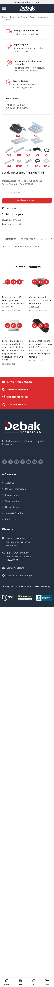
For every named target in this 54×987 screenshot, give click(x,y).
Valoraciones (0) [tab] (28, 238)
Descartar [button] (35, 2)
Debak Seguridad (25, 586)
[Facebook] (4, 461)
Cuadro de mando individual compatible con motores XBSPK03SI (40, 302)
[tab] (10, 239)
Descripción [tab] (10, 238)
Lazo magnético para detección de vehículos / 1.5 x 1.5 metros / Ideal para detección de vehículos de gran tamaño (40, 348)
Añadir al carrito (28, 200)
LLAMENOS (12, 560)
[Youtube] (34, 461)
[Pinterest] (22, 461)
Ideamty (46, 586)
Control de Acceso (18, 17)
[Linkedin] (28, 461)
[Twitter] (10, 461)
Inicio (4, 17)
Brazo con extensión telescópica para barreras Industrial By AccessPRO (13, 302)
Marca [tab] (43, 238)
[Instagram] (16, 461)
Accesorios (7, 19)
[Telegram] (40, 461)
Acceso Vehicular (38, 17)
